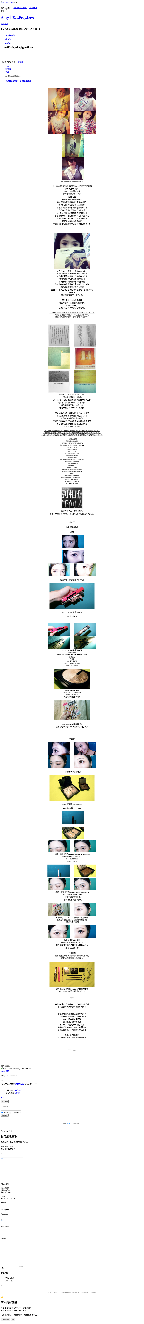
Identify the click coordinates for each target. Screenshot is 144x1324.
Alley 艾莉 (5, 1071)
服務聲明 (93, 1293)
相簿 (7, 66)
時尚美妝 (19, 62)
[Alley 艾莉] (2, 1221)
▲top (3, 1097)
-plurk (7, 39)
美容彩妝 (18, 1090)
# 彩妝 (17, 1093)
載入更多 (5, 1101)
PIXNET (55, 1293)
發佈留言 (5, 1115)
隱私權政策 (84, 1293)
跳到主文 (4, 24)
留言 (23, 1084)
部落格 (8, 69)
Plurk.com (21, 1266)
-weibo (7, 43)
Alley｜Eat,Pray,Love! (18, 17)
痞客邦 (18, 1084)
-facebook (9, 35)
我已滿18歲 (5, 1319)
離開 (12, 1319)
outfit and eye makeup (18, 80)
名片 (7, 72)
